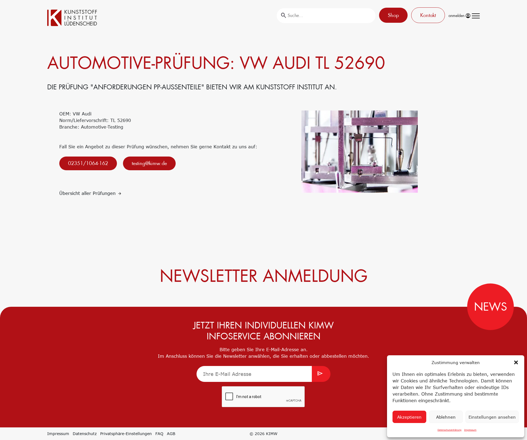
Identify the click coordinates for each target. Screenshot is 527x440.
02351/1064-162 (88, 163)
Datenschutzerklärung (449, 429)
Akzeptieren (409, 417)
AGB (171, 433)
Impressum (470, 429)
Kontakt (428, 15)
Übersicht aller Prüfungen (88, 193)
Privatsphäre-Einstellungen (126, 433)
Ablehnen (446, 417)
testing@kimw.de (149, 163)
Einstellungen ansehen (492, 417)
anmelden (457, 15)
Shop (393, 15)
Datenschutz (85, 433)
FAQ (159, 433)
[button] (516, 362)
